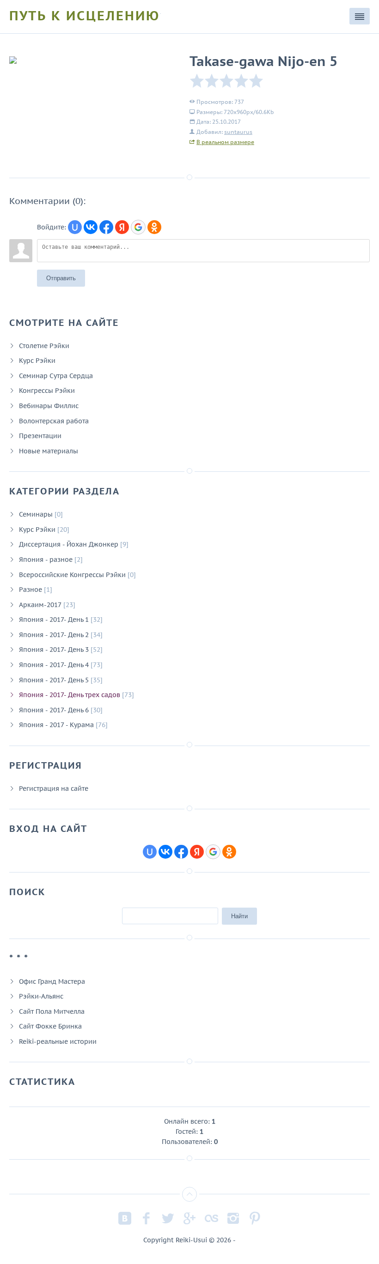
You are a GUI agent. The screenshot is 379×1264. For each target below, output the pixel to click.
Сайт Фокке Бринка (50, 1026)
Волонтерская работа (54, 420)
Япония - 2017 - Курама (56, 724)
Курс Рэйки (37, 360)
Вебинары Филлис (49, 405)
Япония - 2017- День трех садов (69, 694)
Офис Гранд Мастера (52, 981)
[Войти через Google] (138, 227)
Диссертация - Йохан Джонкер (68, 544)
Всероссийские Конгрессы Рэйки (72, 574)
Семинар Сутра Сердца (56, 375)
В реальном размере (225, 141)
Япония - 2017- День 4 (54, 664)
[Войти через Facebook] (106, 227)
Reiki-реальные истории (58, 1041)
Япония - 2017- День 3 (54, 649)
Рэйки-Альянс (41, 996)
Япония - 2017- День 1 (54, 619)
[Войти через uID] (75, 227)
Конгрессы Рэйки (47, 390)
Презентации (40, 435)
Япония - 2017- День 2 (54, 634)
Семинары (36, 514)
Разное (30, 589)
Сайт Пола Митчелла (52, 1011)
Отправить (61, 278)
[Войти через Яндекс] (122, 227)
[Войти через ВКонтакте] (91, 227)
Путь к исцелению (84, 15)
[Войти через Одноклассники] (154, 227)
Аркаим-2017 (40, 604)
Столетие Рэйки (44, 345)
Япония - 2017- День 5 (54, 679)
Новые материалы (48, 450)
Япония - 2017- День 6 (54, 709)
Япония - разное (46, 559)
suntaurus (238, 131)
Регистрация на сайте (53, 788)
